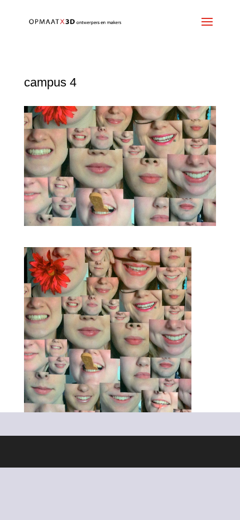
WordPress (191, 452)
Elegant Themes (100, 452)
